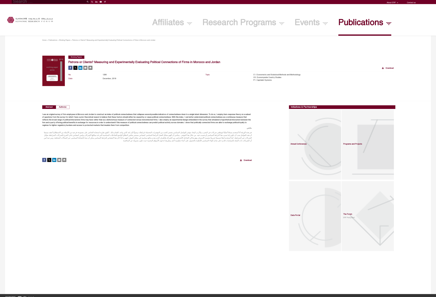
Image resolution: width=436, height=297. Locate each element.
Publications (361, 23)
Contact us (411, 3)
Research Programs (240, 23)
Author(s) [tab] (62, 107)
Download (390, 68)
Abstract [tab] (49, 107)
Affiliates (169, 23)
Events (308, 23)
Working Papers (64, 40)
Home (44, 40)
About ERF (391, 3)
